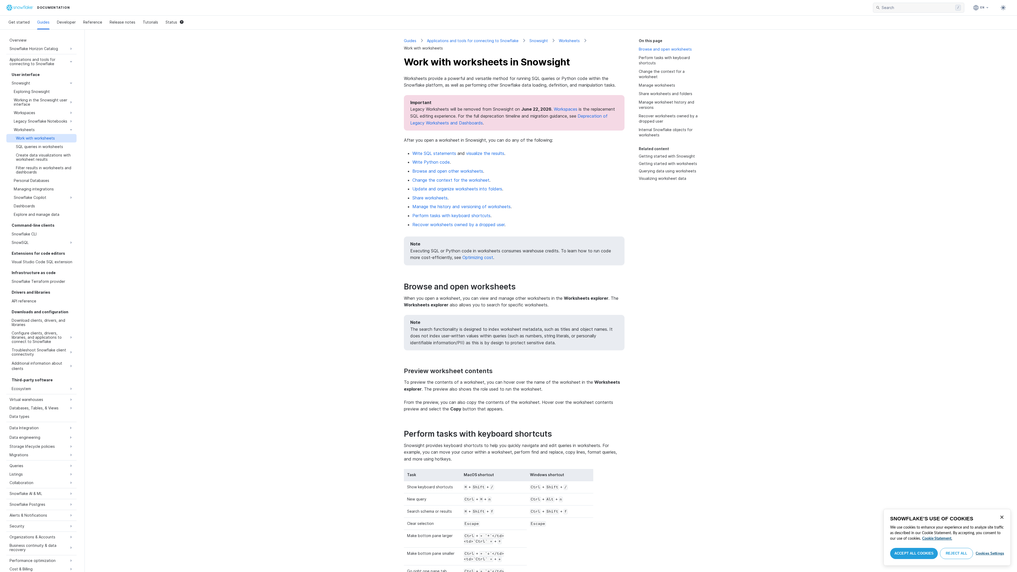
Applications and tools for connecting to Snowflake (473, 40)
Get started (19, 22)
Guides (43, 22)
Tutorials (150, 22)
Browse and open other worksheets (447, 171)
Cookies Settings (990, 553)
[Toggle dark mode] (1003, 7)
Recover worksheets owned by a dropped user (458, 224)
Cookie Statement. (937, 538)
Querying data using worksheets (667, 171)
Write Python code (431, 162)
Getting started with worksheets (668, 163)
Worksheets (569, 40)
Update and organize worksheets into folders (457, 188)
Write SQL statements (434, 153)
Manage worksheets (657, 85)
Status (171, 22)
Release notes (122, 22)
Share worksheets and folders (665, 93)
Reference (92, 22)
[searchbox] (917, 7)
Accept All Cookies (914, 553)
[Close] (1002, 517)
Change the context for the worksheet (450, 180)
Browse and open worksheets (665, 49)
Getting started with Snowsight (667, 156)
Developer (66, 22)
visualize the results (485, 153)
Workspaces (565, 109)
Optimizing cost (477, 257)
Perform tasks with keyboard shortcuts (451, 215)
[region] (947, 537)
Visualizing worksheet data (662, 178)
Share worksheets (430, 197)
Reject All (956, 553)
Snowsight (538, 40)
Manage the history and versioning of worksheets (461, 206)
